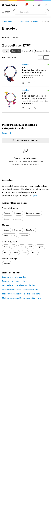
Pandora (38, 51)
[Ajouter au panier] (35, 82)
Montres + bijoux (23, 21)
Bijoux (35, 21)
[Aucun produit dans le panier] (46, 5)
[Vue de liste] (46, 57)
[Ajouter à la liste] (29, 82)
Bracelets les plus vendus (14, 277)
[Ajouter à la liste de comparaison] (22, 82)
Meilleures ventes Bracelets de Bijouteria (21, 298)
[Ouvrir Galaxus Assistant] (39, 5)
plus (35, 195)
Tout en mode (7, 21)
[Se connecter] (32, 5)
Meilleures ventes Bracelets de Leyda (20, 289)
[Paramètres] (26, 5)
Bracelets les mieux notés (14, 281)
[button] (48, 64)
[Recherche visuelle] (46, 11)
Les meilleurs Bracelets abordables (18, 285)
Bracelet (27, 51)
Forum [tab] (16, 37)
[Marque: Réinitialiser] (19, 51)
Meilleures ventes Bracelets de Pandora (21, 294)
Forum (5, 133)
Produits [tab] (6, 37)
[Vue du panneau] (40, 57)
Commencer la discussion (27, 140)
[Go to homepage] (9, 5)
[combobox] (5, 51)
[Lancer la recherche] (16, 12)
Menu (7, 12)
